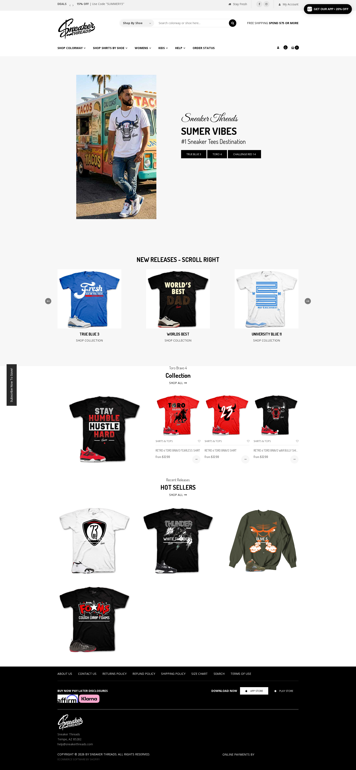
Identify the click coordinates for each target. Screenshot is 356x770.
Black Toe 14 (94, 539)
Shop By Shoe (133, 23)
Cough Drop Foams (94, 617)
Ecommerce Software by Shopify (78, 759)
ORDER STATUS (204, 48)
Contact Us (87, 674)
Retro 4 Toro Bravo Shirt (221, 450)
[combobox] (192, 23)
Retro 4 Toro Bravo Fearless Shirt (178, 450)
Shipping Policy (173, 674)
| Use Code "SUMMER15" (100, 4)
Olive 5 (262, 539)
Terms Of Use (241, 674)
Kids (161, 48)
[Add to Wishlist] (199, 441)
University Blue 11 (267, 334)
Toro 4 (217, 154)
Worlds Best (178, 334)
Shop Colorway (70, 48)
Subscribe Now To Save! (11, 385)
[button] (328, 9)
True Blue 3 (89, 334)
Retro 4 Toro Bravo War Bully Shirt (276, 450)
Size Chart (199, 674)
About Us (64, 674)
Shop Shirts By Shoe (108, 48)
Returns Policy (114, 674)
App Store (256, 691)
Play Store (286, 691)
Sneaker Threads (103, 754)
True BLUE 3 (193, 154)
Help (178, 48)
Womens (141, 48)
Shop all (176, 383)
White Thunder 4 (177, 539)
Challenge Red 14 (244, 154)
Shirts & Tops (164, 441)
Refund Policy (143, 674)
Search (219, 674)
